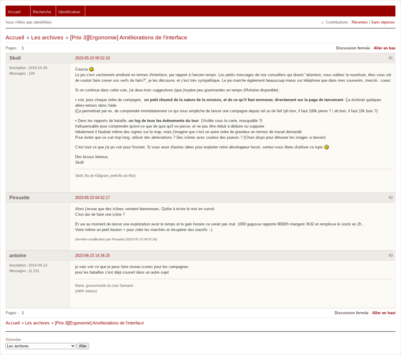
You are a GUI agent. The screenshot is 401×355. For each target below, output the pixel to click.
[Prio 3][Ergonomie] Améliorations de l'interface (128, 37)
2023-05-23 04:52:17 (92, 197)
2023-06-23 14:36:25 (92, 255)
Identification (69, 12)
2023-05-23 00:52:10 (92, 58)
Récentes (360, 22)
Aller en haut (383, 313)
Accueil (14, 12)
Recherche (42, 12)
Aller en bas (384, 48)
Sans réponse (383, 22)
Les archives (47, 37)
